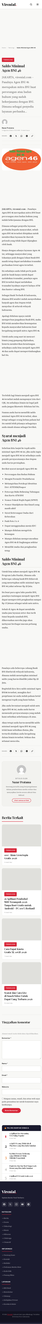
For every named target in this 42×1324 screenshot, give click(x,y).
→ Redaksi (6, 1263)
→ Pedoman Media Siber (11, 1267)
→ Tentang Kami (8, 1255)
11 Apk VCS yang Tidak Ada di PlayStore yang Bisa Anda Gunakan (22, 1144)
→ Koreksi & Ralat (9, 1304)
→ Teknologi (7, 1226)
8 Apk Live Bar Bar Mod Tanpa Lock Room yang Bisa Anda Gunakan (22, 1167)
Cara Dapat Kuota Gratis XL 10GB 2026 (15, 950)
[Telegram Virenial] (28, 1204)
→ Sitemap (6, 1296)
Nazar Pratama (21, 782)
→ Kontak (6, 1259)
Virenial (10, 1314)
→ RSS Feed (6, 1288)
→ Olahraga (6, 1238)
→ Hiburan (6, 1234)
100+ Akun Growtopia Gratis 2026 (16, 856)
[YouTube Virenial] (22, 1204)
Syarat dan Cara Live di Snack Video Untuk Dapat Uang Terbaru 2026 (18, 996)
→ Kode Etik (6, 1271)
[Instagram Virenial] (16, 1204)
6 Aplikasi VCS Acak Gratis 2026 (21, 1176)
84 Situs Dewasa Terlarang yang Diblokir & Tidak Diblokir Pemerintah (19, 1156)
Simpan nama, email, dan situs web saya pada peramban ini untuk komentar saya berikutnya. (21, 1101)
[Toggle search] (31, 4)
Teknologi (8, 60)
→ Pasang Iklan (8, 1275)
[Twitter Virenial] (10, 1204)
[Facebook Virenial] (4, 1204)
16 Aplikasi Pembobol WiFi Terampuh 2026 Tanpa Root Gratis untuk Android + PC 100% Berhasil (19, 903)
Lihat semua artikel (21, 800)
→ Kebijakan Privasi (10, 1300)
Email (4, 1075)
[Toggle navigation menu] (37, 4)
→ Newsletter (7, 1292)
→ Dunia (5, 1222)
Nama (5, 1063)
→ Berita (5, 1218)
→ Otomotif (6, 1242)
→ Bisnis (5, 1230)
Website (5, 1087)
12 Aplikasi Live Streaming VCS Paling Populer (19, 1134)
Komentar (6, 1038)
